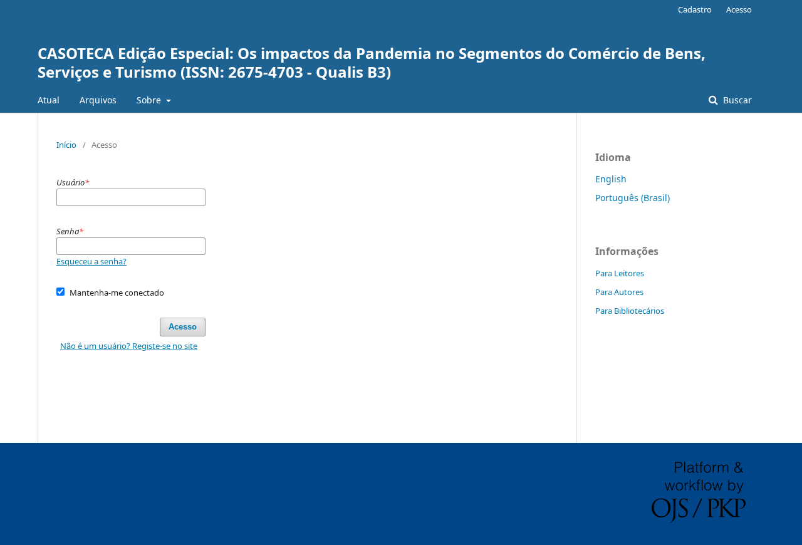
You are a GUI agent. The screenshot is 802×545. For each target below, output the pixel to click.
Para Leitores (619, 273)
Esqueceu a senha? (91, 261)
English (611, 179)
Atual (49, 100)
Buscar (736, 100)
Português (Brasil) (632, 198)
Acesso (739, 9)
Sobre (150, 100)
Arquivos (98, 100)
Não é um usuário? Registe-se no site (128, 345)
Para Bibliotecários (629, 310)
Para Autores (619, 292)
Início (66, 144)
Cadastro (695, 9)
